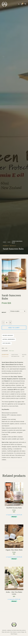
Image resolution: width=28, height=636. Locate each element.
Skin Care (11, 350)
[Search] (19, 4)
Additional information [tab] (15, 355)
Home (4, 242)
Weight (4, 312)
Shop (8, 242)
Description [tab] (4, 354)
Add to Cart (14, 327)
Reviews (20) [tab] (24, 355)
